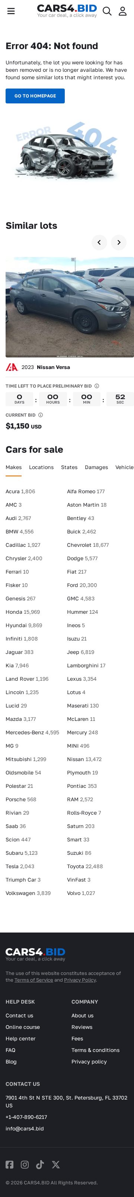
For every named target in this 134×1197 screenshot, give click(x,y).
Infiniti (22, 638)
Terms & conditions (95, 1050)
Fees (77, 1038)
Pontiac (82, 786)
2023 (46, 367)
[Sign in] (122, 11)
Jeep (80, 652)
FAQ (10, 1050)
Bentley (80, 518)
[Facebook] (9, 1164)
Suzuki (79, 853)
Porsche (21, 799)
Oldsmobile (23, 772)
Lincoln (22, 692)
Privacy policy (89, 1061)
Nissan (84, 759)
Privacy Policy (80, 980)
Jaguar (20, 652)
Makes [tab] (14, 467)
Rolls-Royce (84, 812)
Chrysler (24, 558)
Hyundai (24, 625)
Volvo (81, 893)
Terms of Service (34, 980)
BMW (20, 531)
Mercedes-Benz (32, 732)
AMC (14, 504)
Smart (78, 839)
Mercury (82, 732)
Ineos (76, 625)
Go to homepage (35, 96)
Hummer (82, 612)
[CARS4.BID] (35, 958)
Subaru (22, 853)
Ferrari (17, 571)
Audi (18, 518)
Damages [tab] (96, 467)
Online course (23, 1027)
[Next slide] (119, 242)
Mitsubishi (26, 759)
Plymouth (82, 772)
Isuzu (77, 638)
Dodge (82, 558)
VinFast (78, 879)
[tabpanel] (67, 695)
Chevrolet (88, 545)
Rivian (17, 812)
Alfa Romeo (86, 491)
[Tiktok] (40, 1164)
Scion (18, 839)
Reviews (81, 1027)
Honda (23, 612)
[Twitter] (55, 1164)
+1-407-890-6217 (26, 1117)
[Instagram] (25, 1164)
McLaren (81, 719)
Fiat (76, 571)
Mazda (21, 719)
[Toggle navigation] (11, 11)
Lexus (82, 678)
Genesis (20, 598)
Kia (17, 665)
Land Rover (27, 678)
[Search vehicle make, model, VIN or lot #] (107, 11)
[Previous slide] (99, 242)
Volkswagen (28, 893)
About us (82, 1015)
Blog (11, 1061)
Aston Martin (87, 504)
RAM (80, 799)
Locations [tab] (41, 467)
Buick (81, 531)
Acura (20, 491)
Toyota (85, 866)
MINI (78, 745)
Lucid (16, 705)
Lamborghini (86, 665)
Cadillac (23, 545)
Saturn (81, 826)
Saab (16, 826)
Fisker (17, 585)
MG (12, 745)
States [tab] (69, 467)
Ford (82, 585)
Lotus (76, 692)
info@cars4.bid (25, 1128)
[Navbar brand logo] (67, 11)
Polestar (19, 786)
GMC (81, 598)
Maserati (83, 705)
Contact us (19, 1015)
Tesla (20, 866)
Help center (20, 1038)
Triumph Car (23, 879)
